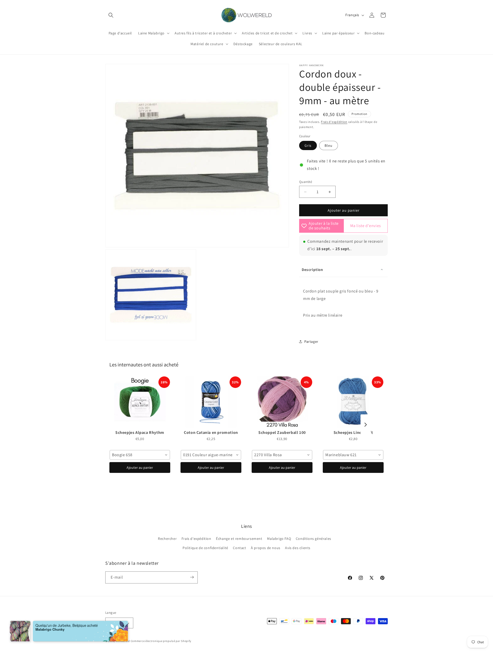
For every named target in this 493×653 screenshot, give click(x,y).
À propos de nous (265, 547)
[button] (111, 15)
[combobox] (140, 455)
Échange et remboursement (239, 538)
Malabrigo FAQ (279, 538)
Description (312, 269)
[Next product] (366, 424)
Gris (308, 145)
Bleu (329, 145)
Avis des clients (297, 547)
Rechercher (167, 538)
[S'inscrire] (191, 577)
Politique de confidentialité (205, 547)
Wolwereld (123, 641)
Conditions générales (313, 538)
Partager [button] (311, 341)
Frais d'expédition (334, 122)
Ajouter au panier (140, 467)
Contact (239, 547)
